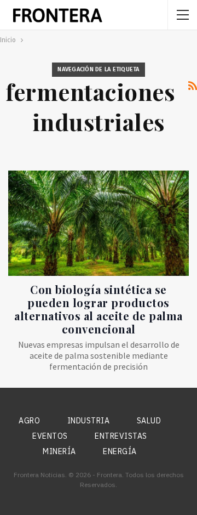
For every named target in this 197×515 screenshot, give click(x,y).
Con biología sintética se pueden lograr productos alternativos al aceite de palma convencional (98, 309)
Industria (88, 421)
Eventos (50, 436)
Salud (149, 421)
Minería (59, 451)
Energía (120, 451)
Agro (29, 421)
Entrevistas (121, 436)
